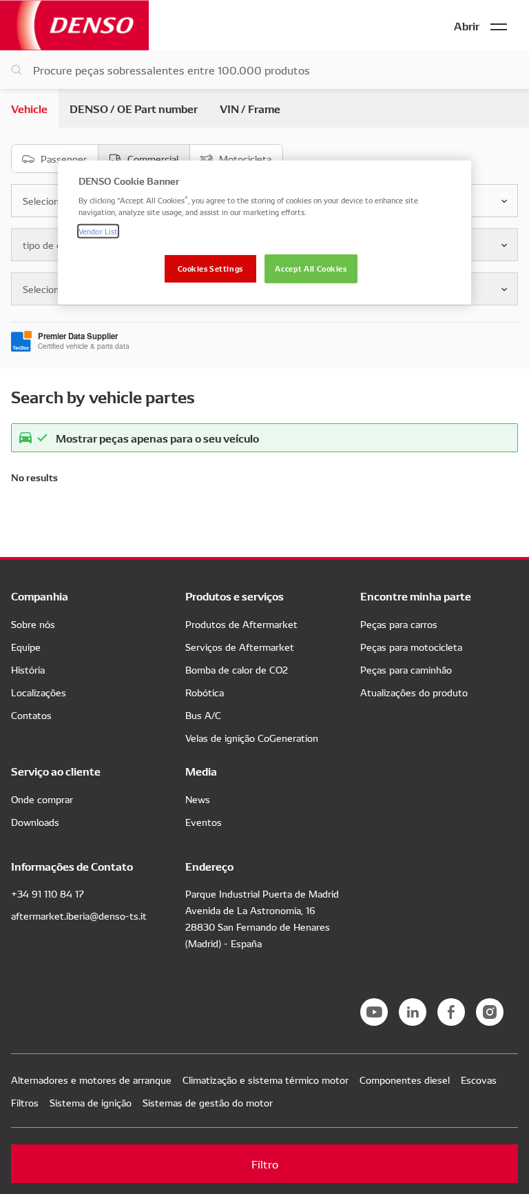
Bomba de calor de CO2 (236, 669)
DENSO (74, 25)
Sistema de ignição (91, 1102)
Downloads (35, 822)
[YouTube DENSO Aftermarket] (374, 1012)
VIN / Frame (250, 108)
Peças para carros (398, 624)
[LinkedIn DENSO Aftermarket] (412, 1012)
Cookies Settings (210, 267)
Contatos (31, 715)
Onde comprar (42, 799)
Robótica (204, 692)
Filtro (264, 1163)
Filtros (25, 1102)
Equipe (26, 647)
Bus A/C (203, 715)
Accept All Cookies (310, 267)
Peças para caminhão (406, 669)
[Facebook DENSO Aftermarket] (451, 1012)
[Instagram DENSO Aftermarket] (490, 1012)
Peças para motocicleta (411, 647)
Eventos (203, 822)
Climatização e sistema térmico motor (266, 1079)
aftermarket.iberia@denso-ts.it (79, 915)
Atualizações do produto (414, 692)
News (197, 799)
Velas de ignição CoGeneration (251, 738)
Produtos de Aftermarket (241, 624)
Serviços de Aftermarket (239, 647)
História (28, 669)
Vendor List (98, 230)
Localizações (38, 692)
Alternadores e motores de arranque (91, 1079)
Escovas (479, 1079)
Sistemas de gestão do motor (208, 1102)
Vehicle (29, 108)
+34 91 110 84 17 (47, 893)
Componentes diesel (405, 1079)
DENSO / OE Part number (134, 108)
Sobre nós (33, 624)
